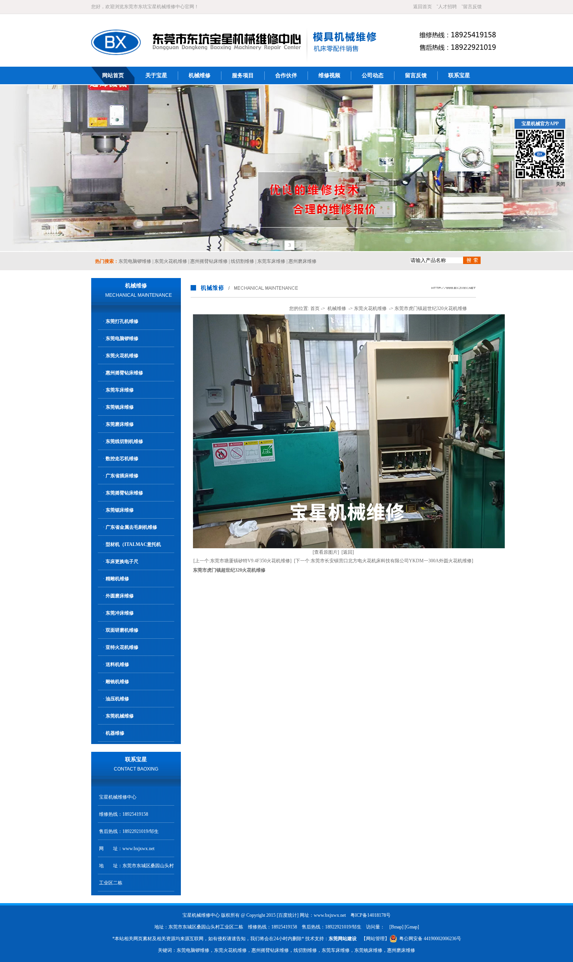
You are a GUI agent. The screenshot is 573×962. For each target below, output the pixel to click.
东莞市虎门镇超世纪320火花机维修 (430, 308)
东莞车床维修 (271, 261)
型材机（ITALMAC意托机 (133, 544)
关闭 (560, 184)
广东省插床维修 (122, 475)
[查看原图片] (326, 552)
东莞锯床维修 (120, 510)
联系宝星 (459, 75)
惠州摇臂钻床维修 (209, 261)
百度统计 (287, 915)
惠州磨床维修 (302, 261)
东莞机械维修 (120, 716)
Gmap (411, 927)
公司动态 (373, 75)
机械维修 (199, 75)
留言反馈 (472, 6)
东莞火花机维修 (170, 261)
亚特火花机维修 (122, 647)
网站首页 (113, 75)
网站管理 (375, 938)
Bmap (396, 927)
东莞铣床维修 (120, 407)
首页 (315, 308)
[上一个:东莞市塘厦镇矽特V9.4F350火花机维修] (242, 560)
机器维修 (115, 733)
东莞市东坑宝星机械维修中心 (154, 6)
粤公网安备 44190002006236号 (430, 938)
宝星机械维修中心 (117, 797)
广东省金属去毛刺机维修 (131, 527)
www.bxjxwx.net (138, 848)
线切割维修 (242, 261)
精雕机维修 (117, 578)
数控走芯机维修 (122, 458)
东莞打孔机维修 (122, 321)
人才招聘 (447, 6)
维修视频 (329, 75)
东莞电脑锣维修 (134, 261)
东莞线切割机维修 (124, 441)
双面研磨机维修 (122, 630)
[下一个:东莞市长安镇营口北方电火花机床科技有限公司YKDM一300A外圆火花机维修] (383, 560)
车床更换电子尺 (122, 561)
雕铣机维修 (117, 681)
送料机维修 (117, 664)
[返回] (347, 552)
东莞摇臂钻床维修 (124, 493)
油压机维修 (117, 699)
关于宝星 (156, 75)
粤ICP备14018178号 (370, 915)
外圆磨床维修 (120, 596)
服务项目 (243, 75)
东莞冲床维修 (120, 613)
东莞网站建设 (343, 938)
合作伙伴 (286, 75)
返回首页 (422, 6)
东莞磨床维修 (120, 424)
